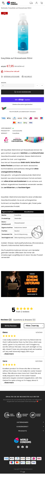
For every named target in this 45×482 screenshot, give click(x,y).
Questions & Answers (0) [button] (24, 320)
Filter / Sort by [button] (32, 326)
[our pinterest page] (27, 447)
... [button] (8, 354)
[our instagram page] (18, 447)
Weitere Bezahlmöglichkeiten (22, 104)
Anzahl (3, 83)
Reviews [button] (6, 319)
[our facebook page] (22, 447)
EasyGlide (16, 133)
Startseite (4, 8)
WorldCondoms (12, 3)
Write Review (11, 325)
